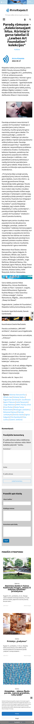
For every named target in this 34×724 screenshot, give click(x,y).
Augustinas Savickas (10, 399)
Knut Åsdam (8, 407)
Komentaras (7, 449)
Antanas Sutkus (19, 397)
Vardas (5, 467)
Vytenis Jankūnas (16, 419)
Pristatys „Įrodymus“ (17, 641)
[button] (31, 698)
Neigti (17, 718)
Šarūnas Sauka (18, 414)
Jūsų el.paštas (8, 499)
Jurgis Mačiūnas (9, 404)
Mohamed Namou (9, 412)
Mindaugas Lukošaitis (21, 409)
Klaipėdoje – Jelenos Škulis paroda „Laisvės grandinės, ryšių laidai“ (17, 693)
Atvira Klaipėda (18, 58)
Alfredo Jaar (7, 397)
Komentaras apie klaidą (10, 524)
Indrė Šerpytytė (22, 402)
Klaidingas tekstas (8, 508)
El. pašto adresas (8, 474)
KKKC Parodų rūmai (23, 404)
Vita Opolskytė (16, 417)
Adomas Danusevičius (17, 394)
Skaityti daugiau (27, 605)
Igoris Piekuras (9, 402)
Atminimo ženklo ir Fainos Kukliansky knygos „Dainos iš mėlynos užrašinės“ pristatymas (17, 588)
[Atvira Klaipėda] (17, 12)
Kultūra (17, 49)
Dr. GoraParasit (25, 399)
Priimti (17, 714)
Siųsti (6, 541)
